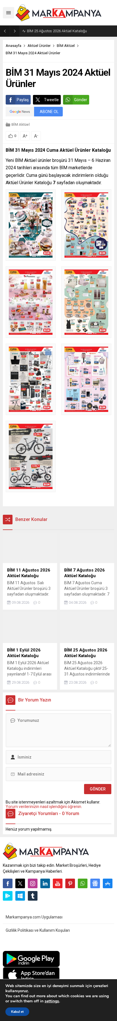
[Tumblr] (32, 896)
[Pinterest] (70, 883)
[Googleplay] (7, 896)
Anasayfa (13, 46)
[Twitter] (20, 883)
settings (52, 1001)
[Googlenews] (95, 883)
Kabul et (17, 1011)
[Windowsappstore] (20, 896)
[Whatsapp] (82, 883)
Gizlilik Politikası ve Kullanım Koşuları (38, 930)
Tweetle (51, 99)
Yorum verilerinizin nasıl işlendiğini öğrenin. (44, 806)
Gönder (80, 99)
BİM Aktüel (66, 46)
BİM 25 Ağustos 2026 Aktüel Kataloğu (57, 31)
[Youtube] (57, 883)
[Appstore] (107, 883)
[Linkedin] (45, 883)
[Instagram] (32, 883)
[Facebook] (7, 883)
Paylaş (23, 99)
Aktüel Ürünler (39, 46)
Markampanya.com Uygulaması (34, 917)
